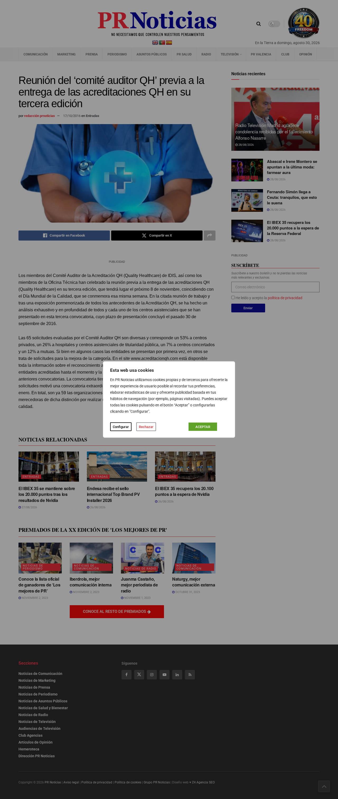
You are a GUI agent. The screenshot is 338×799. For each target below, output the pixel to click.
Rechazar (146, 427)
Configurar (121, 427)
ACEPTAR (202, 427)
